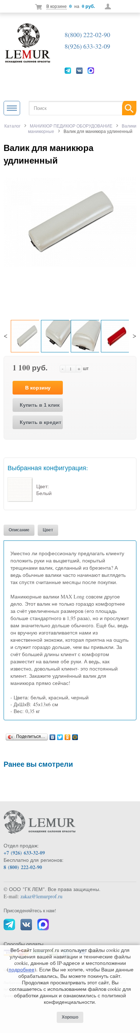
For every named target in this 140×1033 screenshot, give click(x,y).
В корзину (38, 388)
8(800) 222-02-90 (87, 34)
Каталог (12, 126)
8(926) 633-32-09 (87, 46)
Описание (19, 530)
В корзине (56, 6)
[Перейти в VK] (79, 70)
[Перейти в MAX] (91, 70)
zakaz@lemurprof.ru (41, 896)
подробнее (21, 969)
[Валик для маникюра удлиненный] (70, 221)
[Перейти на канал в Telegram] (68, 70)
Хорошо (70, 1017)
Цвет (48, 530)
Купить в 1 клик (40, 405)
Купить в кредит (40, 422)
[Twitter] (60, 735)
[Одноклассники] (67, 735)
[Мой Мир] (75, 735)
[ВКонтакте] (52, 735)
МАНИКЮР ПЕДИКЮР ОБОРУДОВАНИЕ (71, 126)
